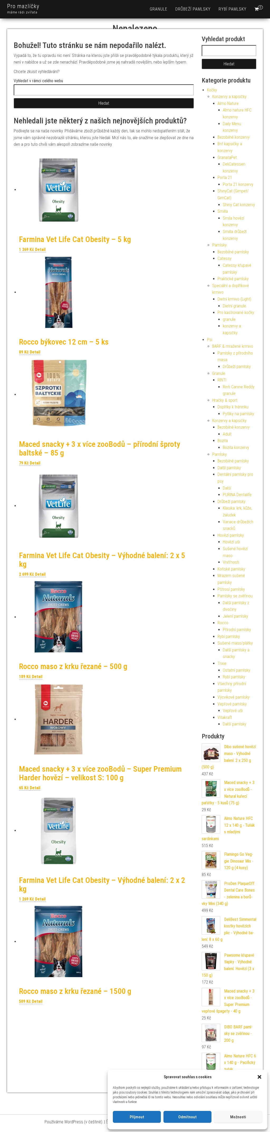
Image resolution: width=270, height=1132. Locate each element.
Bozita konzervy (236, 447)
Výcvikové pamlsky (234, 697)
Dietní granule (234, 305)
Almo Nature (228, 103)
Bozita (223, 440)
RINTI (222, 380)
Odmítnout (187, 1117)
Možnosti (238, 1117)
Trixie (222, 663)
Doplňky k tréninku (233, 406)
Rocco (223, 622)
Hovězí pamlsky (231, 535)
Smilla (223, 211)
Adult (227, 434)
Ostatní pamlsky (236, 670)
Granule (218, 373)
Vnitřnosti (231, 562)
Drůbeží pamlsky (193, 9)
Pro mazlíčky (23, 6)
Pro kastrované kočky (236, 312)
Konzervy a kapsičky (229, 96)
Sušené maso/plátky (235, 643)
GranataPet (227, 157)
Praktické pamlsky (233, 278)
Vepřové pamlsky (232, 704)
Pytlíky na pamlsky (238, 413)
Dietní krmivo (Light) (234, 299)
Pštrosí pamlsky (231, 589)
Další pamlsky (229, 467)
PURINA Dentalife (237, 494)
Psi (209, 339)
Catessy (225, 258)
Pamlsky (219, 245)
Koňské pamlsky (231, 569)
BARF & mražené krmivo (232, 346)
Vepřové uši (233, 710)
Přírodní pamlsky (237, 629)
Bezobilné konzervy (234, 137)
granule (158, 9)
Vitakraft (225, 717)
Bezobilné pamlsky (233, 251)
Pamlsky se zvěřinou (235, 595)
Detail (40, 249)
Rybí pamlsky (233, 9)
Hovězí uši (231, 541)
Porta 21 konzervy (238, 184)
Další (227, 488)
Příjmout (137, 1117)
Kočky (212, 90)
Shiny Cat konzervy (239, 204)
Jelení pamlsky (235, 616)
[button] (259, 1077)
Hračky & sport (224, 400)
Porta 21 (225, 177)
